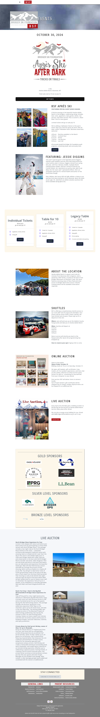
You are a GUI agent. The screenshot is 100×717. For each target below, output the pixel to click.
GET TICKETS (50, 99)
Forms (62, 693)
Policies (69, 693)
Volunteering (31, 693)
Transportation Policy (70, 687)
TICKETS (55, 149)
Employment (39, 693)
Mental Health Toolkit (58, 687)
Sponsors (38, 687)
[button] (20, 2)
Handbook (61, 689)
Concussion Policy (69, 691)
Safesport (61, 695)
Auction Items (56, 419)
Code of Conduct (59, 691)
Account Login (68, 695)
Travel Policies (69, 689)
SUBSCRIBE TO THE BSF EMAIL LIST (50, 676)
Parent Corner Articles (71, 697)
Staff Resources (31, 691)
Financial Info (31, 687)
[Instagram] (48, 701)
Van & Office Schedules (42, 691)
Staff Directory (39, 689)
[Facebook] (51, 701)
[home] (28, 2)
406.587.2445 (50, 710)
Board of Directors (30, 689)
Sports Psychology (59, 697)
